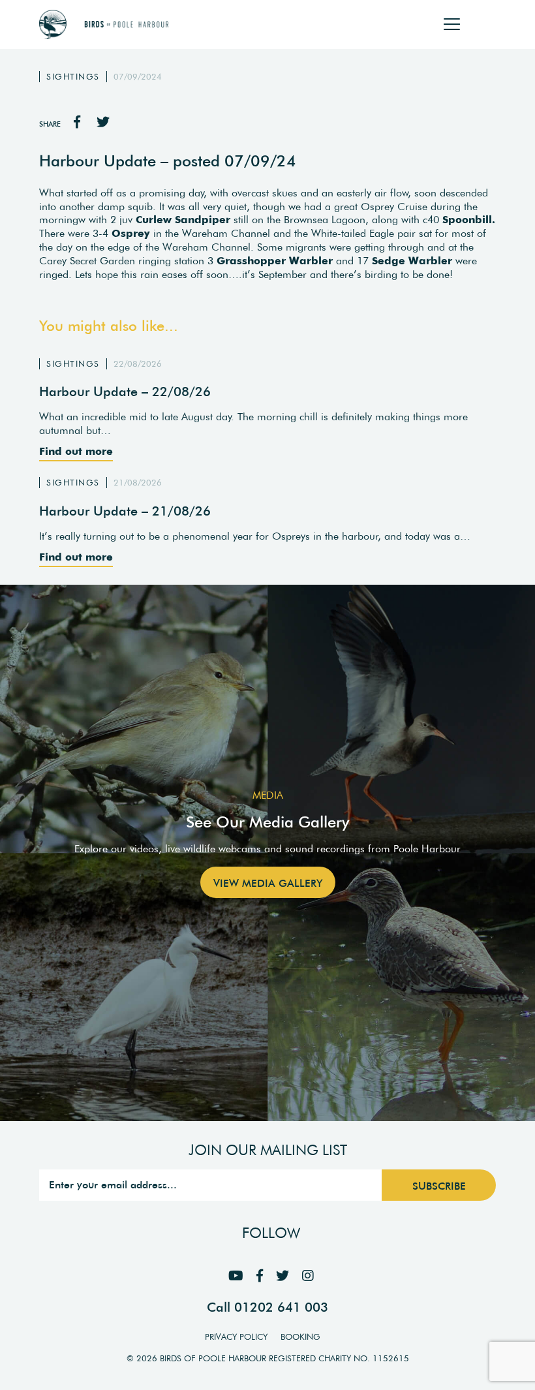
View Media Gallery (267, 882)
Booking (300, 1336)
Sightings (73, 76)
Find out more (76, 450)
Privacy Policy (236, 1336)
